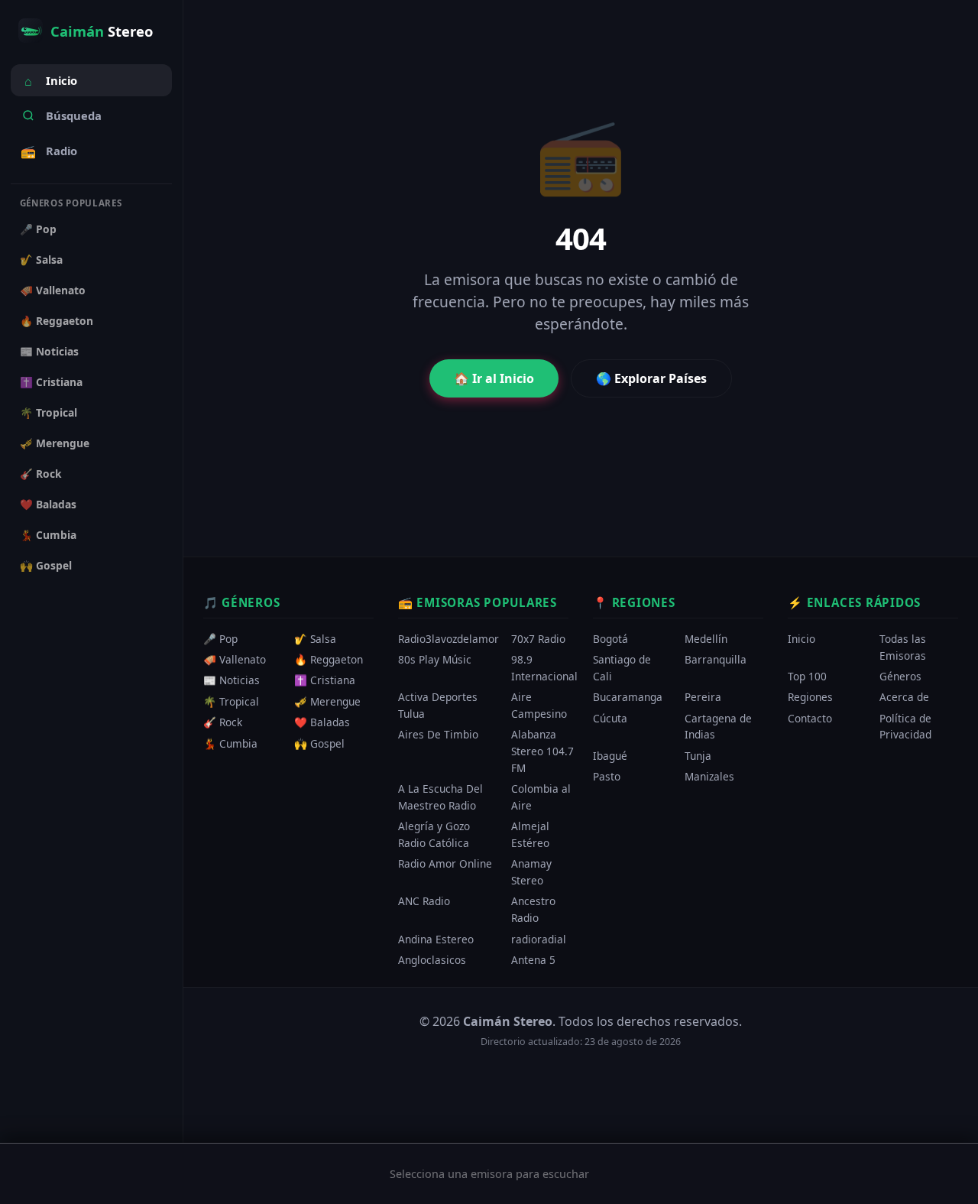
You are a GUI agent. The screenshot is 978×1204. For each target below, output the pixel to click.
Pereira (703, 697)
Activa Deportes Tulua (438, 706)
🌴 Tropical (48, 412)
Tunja (698, 755)
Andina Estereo (436, 939)
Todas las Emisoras (902, 647)
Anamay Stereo (531, 872)
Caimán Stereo (507, 1021)
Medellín (706, 638)
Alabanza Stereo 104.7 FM (542, 752)
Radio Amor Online (445, 864)
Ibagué (610, 755)
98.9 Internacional (544, 668)
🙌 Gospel (46, 565)
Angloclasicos (432, 959)
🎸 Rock (41, 473)
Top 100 (807, 676)
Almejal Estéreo (530, 835)
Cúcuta (610, 718)
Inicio (50, 81)
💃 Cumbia (48, 534)
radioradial (538, 939)
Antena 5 (533, 959)
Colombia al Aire (541, 797)
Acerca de (904, 697)
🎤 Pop (38, 229)
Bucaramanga (627, 697)
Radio (49, 151)
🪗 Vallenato (53, 290)
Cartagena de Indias (718, 726)
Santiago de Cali (622, 668)
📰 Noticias (49, 351)
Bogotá (610, 638)
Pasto (606, 776)
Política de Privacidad (905, 726)
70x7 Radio (538, 638)
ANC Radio (424, 901)
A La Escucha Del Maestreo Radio (440, 797)
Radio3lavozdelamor (448, 638)
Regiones (810, 697)
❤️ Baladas (48, 504)
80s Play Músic (434, 660)
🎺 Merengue (54, 443)
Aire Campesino (539, 706)
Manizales (709, 776)
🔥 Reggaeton (56, 320)
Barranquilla (715, 660)
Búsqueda (74, 115)
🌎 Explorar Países (651, 378)
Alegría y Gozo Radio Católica (434, 835)
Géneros (900, 676)
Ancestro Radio (533, 910)
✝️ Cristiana (51, 382)
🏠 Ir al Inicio (494, 378)
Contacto (810, 718)
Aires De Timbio (438, 735)
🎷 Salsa (41, 259)
